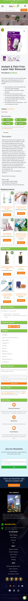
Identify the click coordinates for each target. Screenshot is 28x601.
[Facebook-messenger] (9, 326)
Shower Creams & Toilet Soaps (9, 337)
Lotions (4, 348)
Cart (13, 542)
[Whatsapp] (16, 3)
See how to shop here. (8, 128)
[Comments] (15, 326)
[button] (2, 6)
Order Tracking (13, 535)
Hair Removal (12, 19)
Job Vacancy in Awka (13, 574)
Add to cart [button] (7, 240)
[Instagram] (14, 3)
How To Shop (13, 554)
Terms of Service (13, 568)
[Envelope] (18, 326)
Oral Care (4, 356)
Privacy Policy (13, 571)
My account (13, 537)
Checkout (13, 540)
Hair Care (4, 346)
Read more (7, 214)
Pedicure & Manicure (7, 354)
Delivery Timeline (13, 549)
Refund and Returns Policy (13, 566)
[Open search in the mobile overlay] (15, 10)
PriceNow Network (15, 598)
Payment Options (13, 552)
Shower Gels (5, 340)
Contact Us (13, 557)
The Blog (13, 559)
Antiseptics (5, 335)
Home (1, 19)
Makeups (4, 351)
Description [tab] (6, 132)
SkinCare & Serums (6, 359)
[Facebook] (11, 3)
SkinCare (6, 19)
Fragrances (5, 343)
